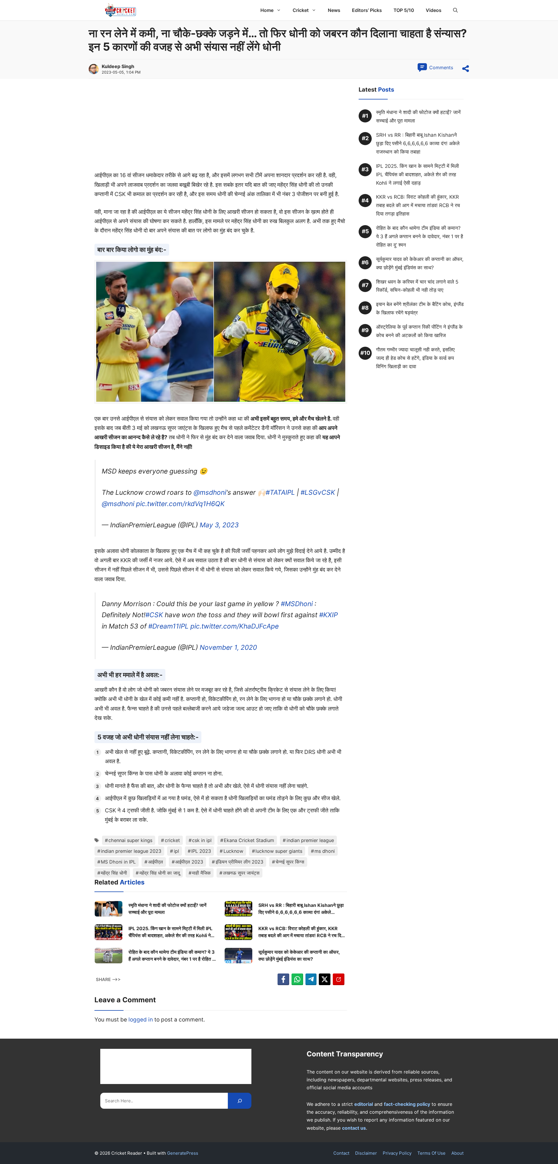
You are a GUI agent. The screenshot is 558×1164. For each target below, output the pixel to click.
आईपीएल (155, 862)
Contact (341, 1153)
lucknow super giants (278, 851)
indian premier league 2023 (131, 851)
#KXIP (328, 615)
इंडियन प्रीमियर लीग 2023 (239, 862)
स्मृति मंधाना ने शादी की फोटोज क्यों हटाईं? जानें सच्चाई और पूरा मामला (167, 908)
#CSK (154, 615)
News (334, 10)
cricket (172, 840)
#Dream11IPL (168, 626)
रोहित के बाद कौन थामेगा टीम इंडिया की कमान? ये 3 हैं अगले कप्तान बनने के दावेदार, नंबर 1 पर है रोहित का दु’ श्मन (172, 955)
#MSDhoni (297, 604)
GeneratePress (182, 1153)
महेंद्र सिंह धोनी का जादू (160, 873)
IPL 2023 (201, 851)
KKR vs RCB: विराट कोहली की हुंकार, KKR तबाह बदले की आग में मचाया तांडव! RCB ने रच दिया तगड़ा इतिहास (301, 932)
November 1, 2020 (228, 647)
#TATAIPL (280, 492)
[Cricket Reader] (120, 10)
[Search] (239, 1101)
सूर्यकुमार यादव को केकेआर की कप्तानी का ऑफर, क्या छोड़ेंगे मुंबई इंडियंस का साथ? (299, 955)
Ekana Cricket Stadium (249, 840)
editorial (363, 1104)
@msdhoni (210, 492)
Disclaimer (366, 1153)
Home (266, 10)
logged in (140, 1019)
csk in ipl (202, 840)
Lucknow (233, 851)
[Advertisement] (220, 127)
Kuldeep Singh (118, 66)
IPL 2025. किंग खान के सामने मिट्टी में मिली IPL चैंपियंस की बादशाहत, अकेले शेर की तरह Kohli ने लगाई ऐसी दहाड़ (170, 932)
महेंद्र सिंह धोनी (114, 873)
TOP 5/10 (404, 10)
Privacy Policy (397, 1153)
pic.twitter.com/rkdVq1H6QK (180, 504)
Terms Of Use (431, 1153)
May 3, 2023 (219, 525)
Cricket (301, 10)
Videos (433, 10)
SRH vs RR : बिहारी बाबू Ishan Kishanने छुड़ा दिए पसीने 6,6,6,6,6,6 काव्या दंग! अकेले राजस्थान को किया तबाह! (301, 909)
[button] (455, 10)
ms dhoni (324, 851)
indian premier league (310, 840)
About (457, 1153)
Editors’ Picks (367, 10)
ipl (176, 851)
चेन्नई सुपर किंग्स (290, 862)
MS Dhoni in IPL (118, 862)
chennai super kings (130, 840)
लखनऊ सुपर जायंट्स (241, 873)
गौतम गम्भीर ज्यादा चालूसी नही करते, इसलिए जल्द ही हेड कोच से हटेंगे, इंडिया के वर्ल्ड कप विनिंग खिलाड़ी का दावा (415, 358)
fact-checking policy (407, 1104)
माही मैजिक (201, 873)
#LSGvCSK (318, 492)
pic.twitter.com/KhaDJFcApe (234, 626)
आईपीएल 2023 (189, 862)
